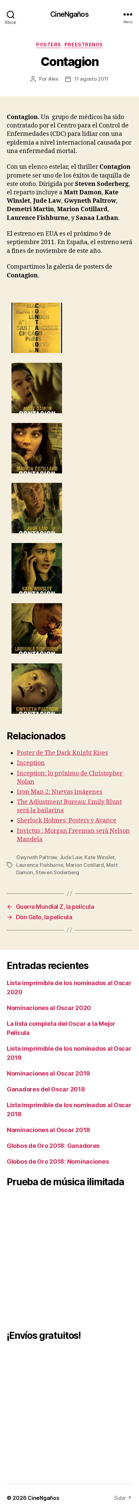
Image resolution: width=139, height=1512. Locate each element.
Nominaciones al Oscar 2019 (48, 1073)
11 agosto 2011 (91, 79)
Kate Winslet (99, 857)
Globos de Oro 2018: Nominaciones (58, 1161)
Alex (53, 79)
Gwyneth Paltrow (36, 857)
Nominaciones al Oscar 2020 (49, 1007)
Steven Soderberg (57, 872)
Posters (48, 44)
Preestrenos (83, 44)
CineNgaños (69, 14)
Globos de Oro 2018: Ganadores (53, 1145)
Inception (31, 763)
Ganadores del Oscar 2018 (46, 1089)
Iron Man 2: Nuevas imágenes (59, 792)
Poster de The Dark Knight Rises (62, 753)
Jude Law (70, 857)
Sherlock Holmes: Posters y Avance (66, 820)
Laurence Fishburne (39, 865)
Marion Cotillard (85, 865)
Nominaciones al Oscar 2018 (48, 1129)
